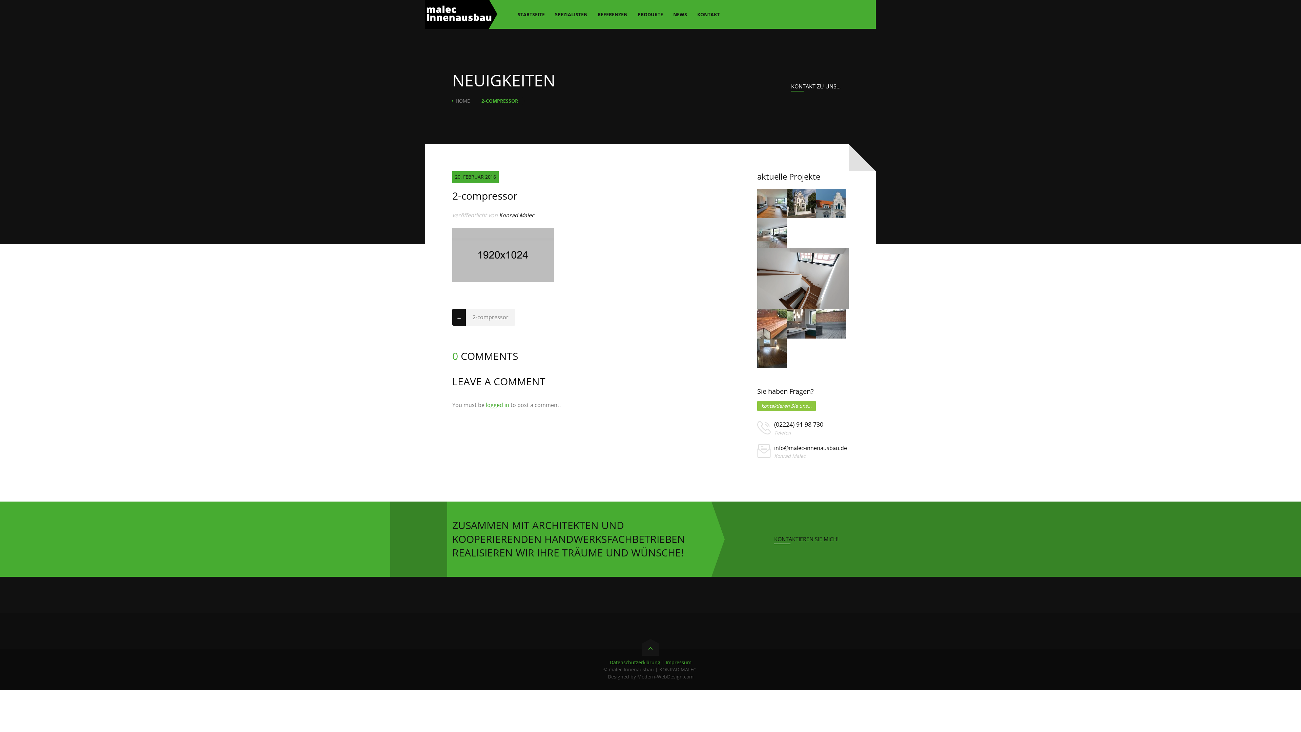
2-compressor (491, 317)
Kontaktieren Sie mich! (806, 539)
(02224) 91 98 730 (798, 424)
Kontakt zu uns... (816, 86)
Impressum (678, 662)
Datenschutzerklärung (635, 662)
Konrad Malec (516, 215)
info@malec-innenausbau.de (810, 448)
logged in (497, 405)
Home (463, 101)
